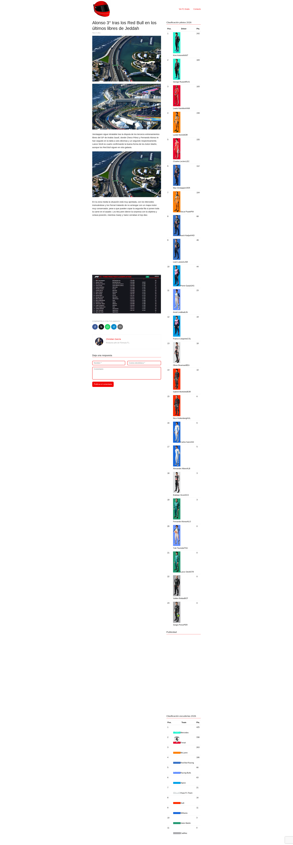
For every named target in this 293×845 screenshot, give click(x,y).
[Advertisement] (126, 235)
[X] (101, 327)
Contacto (197, 9)
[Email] (120, 327)
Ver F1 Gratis (184, 9)
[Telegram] (114, 327)
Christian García (113, 339)
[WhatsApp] (107, 327)
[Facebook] (95, 327)
